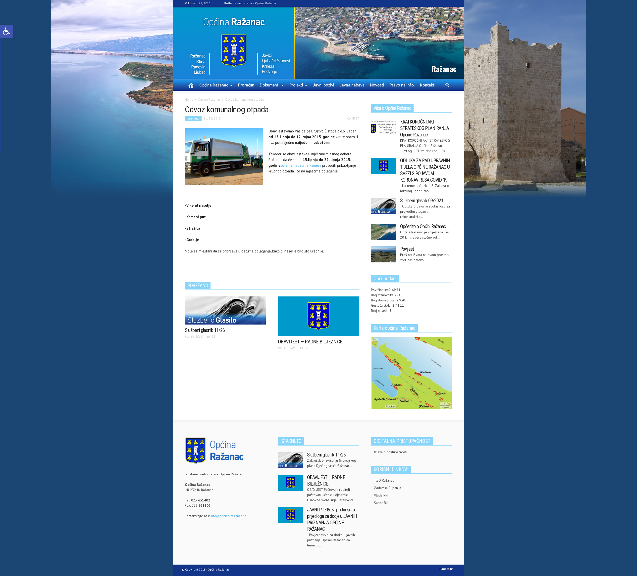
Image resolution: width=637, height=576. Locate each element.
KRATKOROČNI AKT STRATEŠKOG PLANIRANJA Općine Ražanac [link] (424, 128)
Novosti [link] (377, 85)
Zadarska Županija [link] (387, 488)
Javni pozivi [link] (323, 85)
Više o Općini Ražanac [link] (392, 108)
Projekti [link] (295, 87)
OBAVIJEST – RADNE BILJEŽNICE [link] (310, 342)
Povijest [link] (407, 249)
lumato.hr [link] (446, 569)
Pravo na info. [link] (402, 85)
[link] (6, 31)
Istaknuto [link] (193, 118)
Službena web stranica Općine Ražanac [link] (250, 3)
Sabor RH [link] (381, 502)
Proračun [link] (246, 85)
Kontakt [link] (427, 85)
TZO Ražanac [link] (384, 480)
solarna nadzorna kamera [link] (300, 165)
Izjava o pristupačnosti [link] (390, 452)
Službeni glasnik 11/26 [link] (205, 330)
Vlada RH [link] (381, 495)
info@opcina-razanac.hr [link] (228, 516)
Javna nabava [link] (352, 85)
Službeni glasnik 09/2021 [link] (421, 201)
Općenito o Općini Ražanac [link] (423, 226)
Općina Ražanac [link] (212, 87)
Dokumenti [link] (268, 87)
